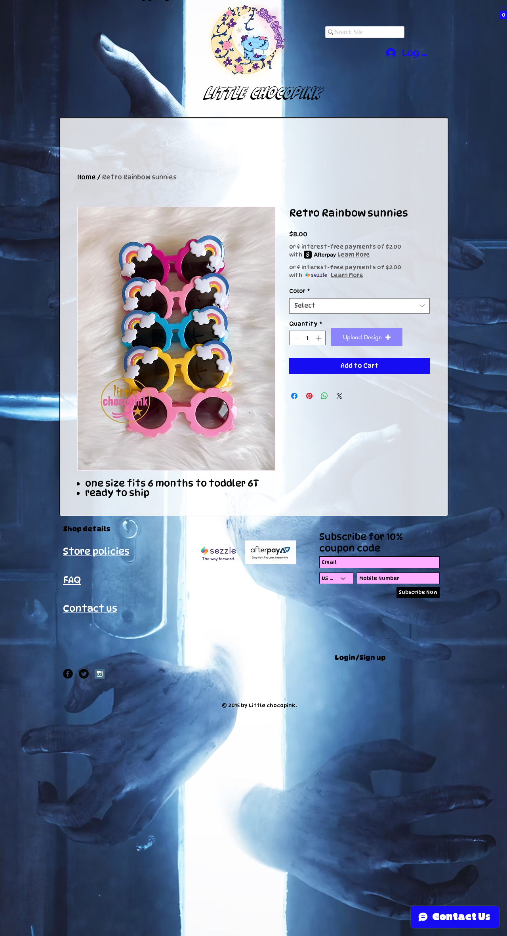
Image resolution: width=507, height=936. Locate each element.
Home (86, 177)
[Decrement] (295, 338)
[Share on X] (339, 396)
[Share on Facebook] (294, 396)
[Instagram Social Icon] (100, 674)
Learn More (353, 254)
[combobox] (359, 306)
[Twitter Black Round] (84, 674)
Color (299, 290)
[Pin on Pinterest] (309, 396)
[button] (366, 337)
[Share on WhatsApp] (324, 396)
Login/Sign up (360, 658)
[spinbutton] (307, 338)
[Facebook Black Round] (68, 674)
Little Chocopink (256, 92)
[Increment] (319, 338)
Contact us (90, 608)
